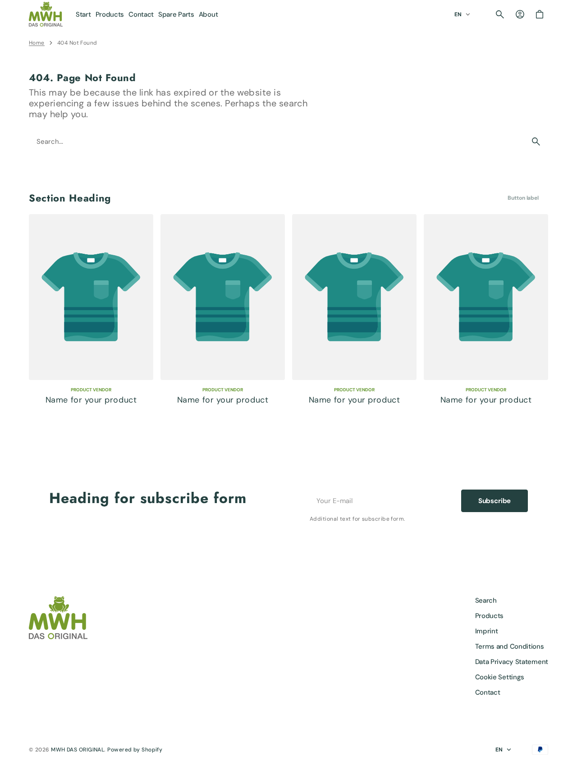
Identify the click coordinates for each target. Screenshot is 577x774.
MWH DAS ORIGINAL (77, 750)
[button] (500, 14)
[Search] (536, 141)
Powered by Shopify (134, 750)
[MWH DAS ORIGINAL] (46, 14)
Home (37, 43)
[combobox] (276, 141)
